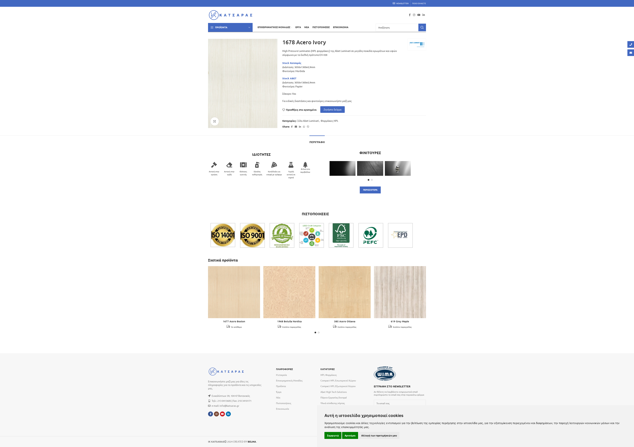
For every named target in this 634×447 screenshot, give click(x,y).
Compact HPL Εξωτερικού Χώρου (338, 386)
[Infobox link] (400, 390)
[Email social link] (296, 127)
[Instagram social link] (414, 14)
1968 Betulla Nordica (289, 321)
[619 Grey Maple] (400, 292)
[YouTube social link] (418, 14)
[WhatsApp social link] (304, 127)
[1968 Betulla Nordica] (289, 292)
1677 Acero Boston (234, 321)
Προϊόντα (281, 386)
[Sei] (342, 168)
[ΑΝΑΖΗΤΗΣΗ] (422, 27)
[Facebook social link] (410, 14)
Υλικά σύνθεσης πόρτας (332, 403)
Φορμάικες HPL (329, 120)
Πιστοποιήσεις (283, 403)
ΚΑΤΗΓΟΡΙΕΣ (327, 369)
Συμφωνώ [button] (333, 435)
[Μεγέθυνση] (215, 121)
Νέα (278, 397)
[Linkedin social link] (424, 14)
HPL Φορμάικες (328, 374)
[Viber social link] (308, 127)
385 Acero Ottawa (344, 321)
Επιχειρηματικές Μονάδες (289, 380)
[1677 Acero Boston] (234, 292)
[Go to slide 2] (372, 180)
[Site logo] (231, 14)
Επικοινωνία (282, 408)
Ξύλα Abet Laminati (308, 120)
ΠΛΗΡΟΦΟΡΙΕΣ (284, 369)
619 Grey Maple (400, 321)
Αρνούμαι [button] (350, 435)
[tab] (317, 140)
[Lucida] (398, 168)
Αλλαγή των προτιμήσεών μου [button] (379, 435)
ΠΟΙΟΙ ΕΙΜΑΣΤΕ (419, 3)
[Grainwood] (370, 168)
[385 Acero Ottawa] (345, 292)
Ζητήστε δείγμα (332, 109)
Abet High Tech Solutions (333, 391)
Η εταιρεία (281, 374)
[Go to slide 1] (368, 180)
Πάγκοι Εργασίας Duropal (333, 397)
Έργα (278, 391)
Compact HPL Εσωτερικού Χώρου (338, 380)
